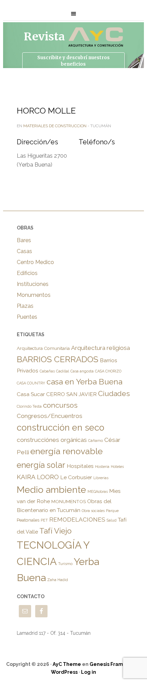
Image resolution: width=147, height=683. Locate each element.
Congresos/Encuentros (49, 415)
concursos (60, 405)
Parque (112, 511)
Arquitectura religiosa (100, 347)
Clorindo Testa (29, 406)
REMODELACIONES (77, 519)
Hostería (102, 466)
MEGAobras (98, 491)
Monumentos (34, 295)
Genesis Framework (114, 664)
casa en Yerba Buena (84, 381)
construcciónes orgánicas (52, 439)
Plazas (25, 306)
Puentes (27, 317)
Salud (112, 520)
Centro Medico (35, 262)
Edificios (27, 273)
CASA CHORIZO (108, 371)
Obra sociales (93, 511)
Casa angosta (82, 371)
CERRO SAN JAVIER (71, 394)
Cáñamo (95, 440)
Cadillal (62, 371)
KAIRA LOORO (38, 477)
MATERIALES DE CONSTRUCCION (54, 125)
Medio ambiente (51, 489)
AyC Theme (67, 664)
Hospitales (80, 466)
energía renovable (66, 451)
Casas (24, 251)
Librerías (100, 478)
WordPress (64, 672)
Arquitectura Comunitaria (43, 348)
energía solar (41, 465)
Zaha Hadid (57, 580)
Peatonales (28, 520)
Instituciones (33, 284)
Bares (24, 240)
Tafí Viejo (55, 530)
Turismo (65, 564)
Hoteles (117, 466)
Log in (88, 672)
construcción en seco (60, 427)
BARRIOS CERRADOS (57, 359)
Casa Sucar (31, 394)
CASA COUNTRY (31, 383)
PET (44, 520)
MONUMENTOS (68, 501)
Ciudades (114, 393)
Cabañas (47, 371)
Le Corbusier (76, 477)
